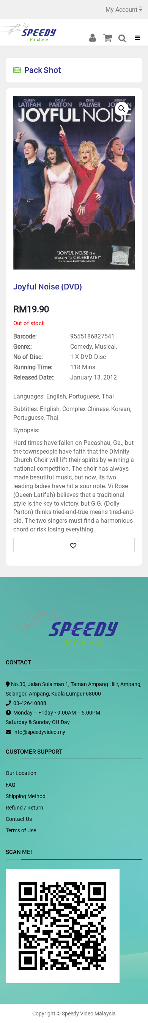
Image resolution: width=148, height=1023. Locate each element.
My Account (121, 9)
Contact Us (19, 819)
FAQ (11, 785)
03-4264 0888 (29, 703)
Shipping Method (26, 796)
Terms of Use (21, 830)
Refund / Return (24, 808)
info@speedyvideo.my (39, 732)
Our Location (21, 773)
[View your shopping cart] (110, 37)
